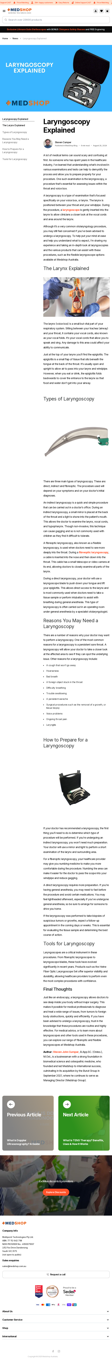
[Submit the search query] (6, 21)
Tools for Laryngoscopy (14, 159)
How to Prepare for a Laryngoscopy (13, 151)
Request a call (57, 1274)
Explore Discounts (56, 1192)
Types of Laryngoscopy (14, 132)
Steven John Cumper (66, 1051)
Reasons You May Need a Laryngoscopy (15, 140)
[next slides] (11, 1104)
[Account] (95, 10)
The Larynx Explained (13, 125)
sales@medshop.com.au (14, 1266)
